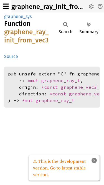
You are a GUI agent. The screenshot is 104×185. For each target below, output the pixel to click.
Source (11, 56)
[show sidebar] (5, 6)
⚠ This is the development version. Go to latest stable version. (59, 168)
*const (51, 87)
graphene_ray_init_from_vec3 (55, 7)
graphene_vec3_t (81, 87)
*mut (34, 80)
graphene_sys (18, 16)
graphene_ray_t (60, 80)
